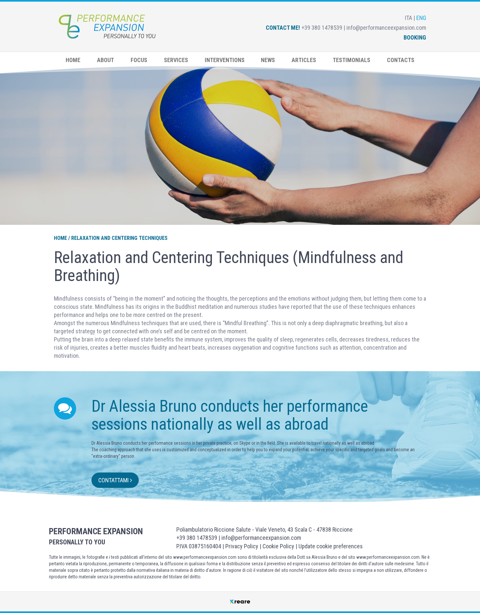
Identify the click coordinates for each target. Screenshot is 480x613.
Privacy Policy (241, 546)
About (105, 60)
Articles (304, 60)
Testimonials (351, 60)
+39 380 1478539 (196, 537)
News (268, 60)
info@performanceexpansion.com (261, 537)
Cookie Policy (278, 546)
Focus (139, 60)
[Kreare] (240, 601)
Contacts (400, 60)
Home (73, 60)
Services (176, 60)
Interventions (225, 60)
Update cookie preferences (330, 546)
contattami (114, 480)
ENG (421, 17)
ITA (409, 17)
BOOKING (415, 37)
